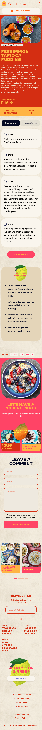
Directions (10, 123)
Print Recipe (21, 254)
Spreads (7, 645)
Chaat (6, 642)
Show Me (21, 678)
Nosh (5, 650)
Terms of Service (21, 714)
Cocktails (29, 633)
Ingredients (30, 123)
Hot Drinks (30, 628)
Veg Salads (9, 628)
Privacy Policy (21, 718)
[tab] (15, 578)
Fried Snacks (9, 648)
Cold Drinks (31, 631)
